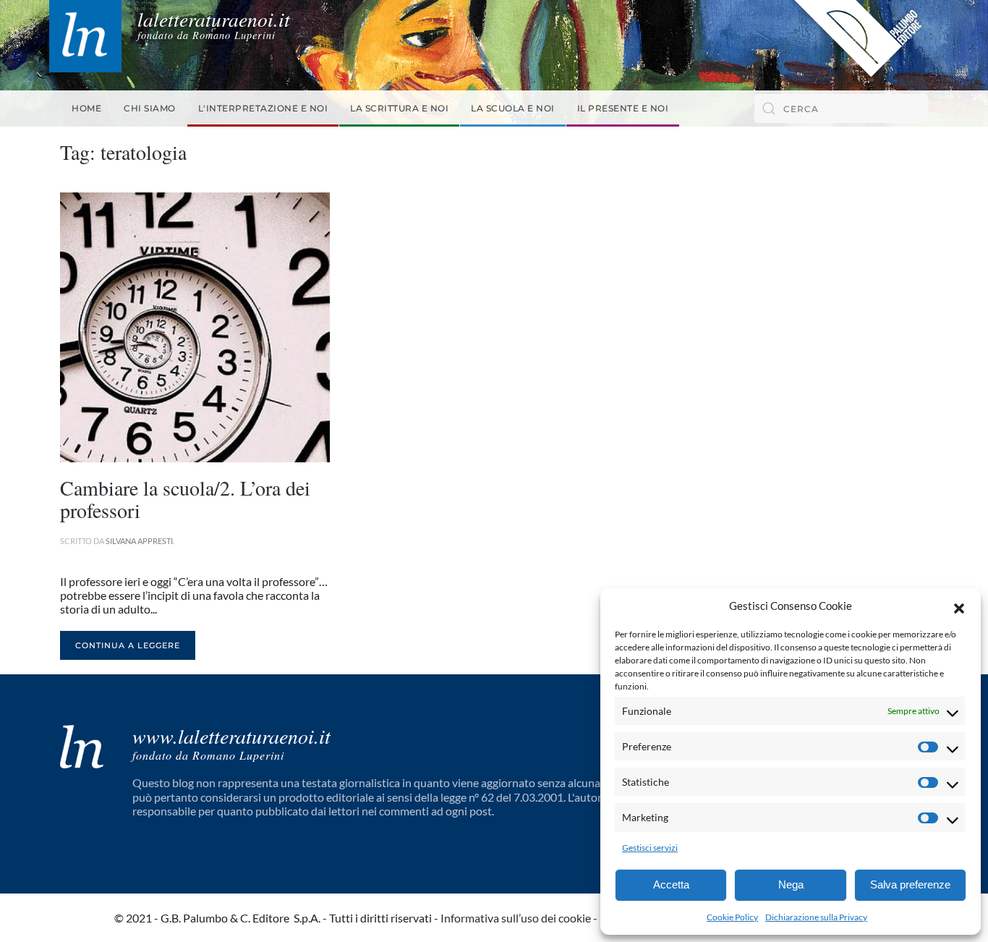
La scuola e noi (513, 108)
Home (86, 108)
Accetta (671, 884)
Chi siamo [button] (150, 108)
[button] (959, 606)
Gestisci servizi (650, 847)
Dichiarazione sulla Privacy (816, 917)
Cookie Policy (732, 917)
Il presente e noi (623, 108)
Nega (791, 884)
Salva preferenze (910, 884)
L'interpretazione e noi (263, 108)
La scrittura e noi (399, 108)
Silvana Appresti (139, 541)
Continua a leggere (127, 645)
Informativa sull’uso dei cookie (515, 918)
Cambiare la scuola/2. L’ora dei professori (185, 499)
